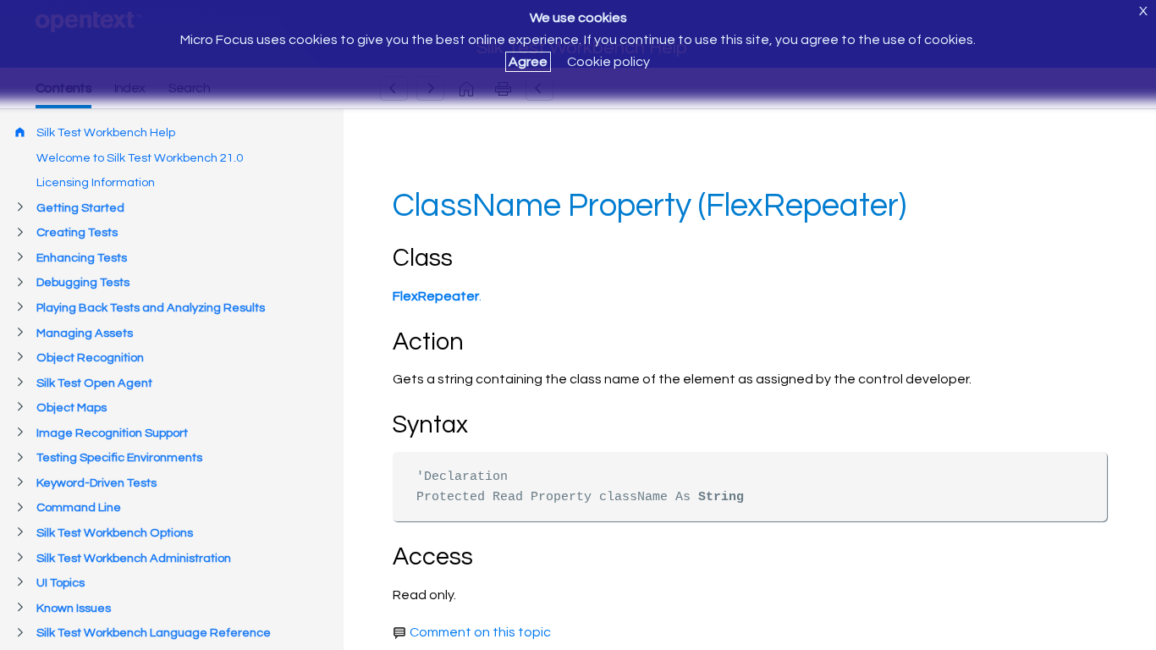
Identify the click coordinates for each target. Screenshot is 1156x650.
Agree (528, 62)
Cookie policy (608, 62)
